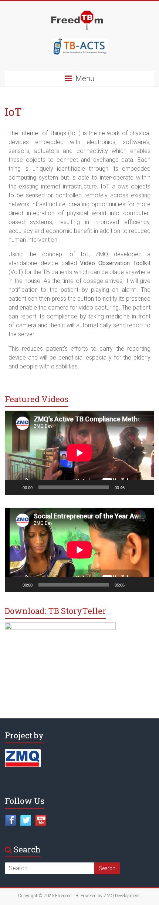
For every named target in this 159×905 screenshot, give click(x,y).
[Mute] (132, 487)
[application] (79, 453)
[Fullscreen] (144, 487)
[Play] (14, 487)
